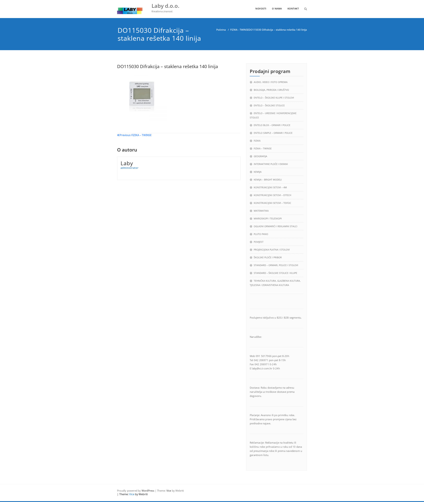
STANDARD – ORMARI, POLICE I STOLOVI (276, 265)
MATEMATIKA (261, 210)
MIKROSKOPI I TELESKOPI (268, 218)
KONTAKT (293, 8)
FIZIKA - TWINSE (239, 29)
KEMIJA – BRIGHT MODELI (268, 179)
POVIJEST (259, 241)
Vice (168, 490)
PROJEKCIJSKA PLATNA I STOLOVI (272, 249)
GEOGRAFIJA (260, 156)
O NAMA (277, 8)
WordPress (148, 490)
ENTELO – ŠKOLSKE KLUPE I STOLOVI (274, 97)
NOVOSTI (260, 8)
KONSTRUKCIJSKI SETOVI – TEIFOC (272, 202)
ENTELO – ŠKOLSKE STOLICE (269, 105)
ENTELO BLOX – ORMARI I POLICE (272, 125)
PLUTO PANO (261, 234)
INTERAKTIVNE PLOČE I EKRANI (271, 164)
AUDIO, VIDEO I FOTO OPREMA (271, 82)
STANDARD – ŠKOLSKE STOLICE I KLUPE (275, 273)
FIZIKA (257, 140)
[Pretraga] (305, 9)
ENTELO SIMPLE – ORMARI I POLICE (273, 132)
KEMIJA (258, 171)
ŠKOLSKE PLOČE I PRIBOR (268, 257)
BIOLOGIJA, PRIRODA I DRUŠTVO (271, 89)
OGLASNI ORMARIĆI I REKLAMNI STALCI (275, 226)
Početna (221, 29)
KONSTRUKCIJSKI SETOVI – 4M (270, 187)
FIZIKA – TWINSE (263, 148)
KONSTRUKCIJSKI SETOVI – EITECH (272, 195)
